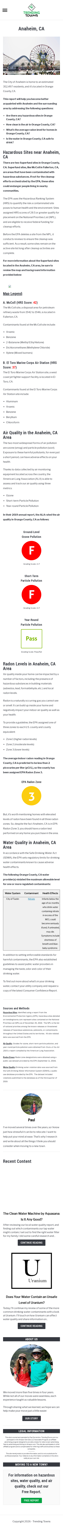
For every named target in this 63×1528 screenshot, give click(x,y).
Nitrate (31, 899)
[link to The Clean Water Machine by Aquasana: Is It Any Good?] (31, 1188)
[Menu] (5, 10)
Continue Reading (32, 1242)
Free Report (31, 1500)
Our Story (31, 1418)
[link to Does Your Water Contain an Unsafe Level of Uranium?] (31, 1271)
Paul (31, 1119)
